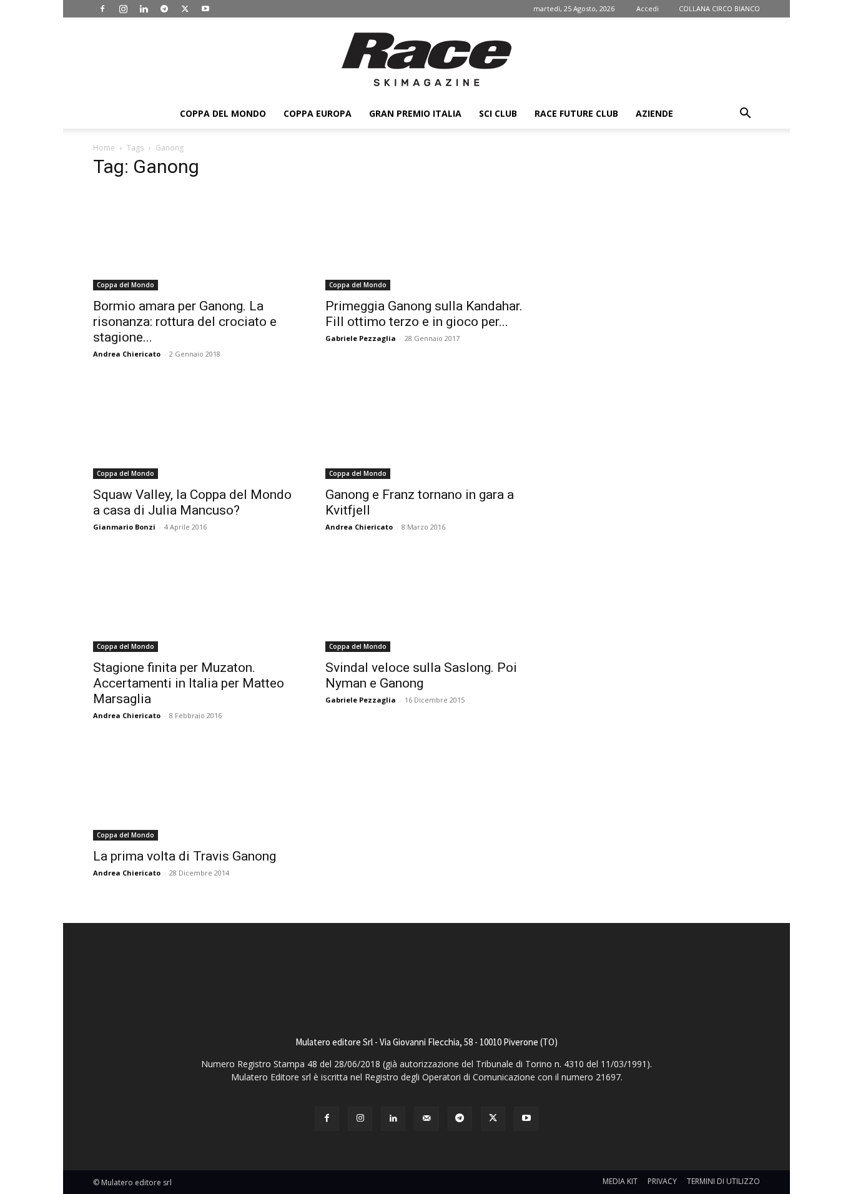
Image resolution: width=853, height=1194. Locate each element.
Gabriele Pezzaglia (360, 338)
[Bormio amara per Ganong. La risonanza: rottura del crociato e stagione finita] (194, 240)
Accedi (647, 8)
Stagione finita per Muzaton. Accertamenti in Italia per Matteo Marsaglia (188, 683)
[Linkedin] (143, 8)
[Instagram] (123, 8)
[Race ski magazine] (426, 59)
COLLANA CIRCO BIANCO (719, 8)
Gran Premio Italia (415, 113)
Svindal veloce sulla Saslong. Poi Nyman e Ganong (421, 675)
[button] (745, 115)
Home (104, 147)
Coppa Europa (318, 113)
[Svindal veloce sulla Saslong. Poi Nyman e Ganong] (426, 602)
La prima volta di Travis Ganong (184, 856)
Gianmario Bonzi (124, 526)
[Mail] (426, 1119)
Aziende (654, 113)
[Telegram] (164, 8)
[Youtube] (205, 8)
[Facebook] (102, 8)
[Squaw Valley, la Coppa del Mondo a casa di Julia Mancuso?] (194, 429)
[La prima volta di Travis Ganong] (194, 791)
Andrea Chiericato (126, 353)
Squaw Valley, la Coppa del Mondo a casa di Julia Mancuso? (192, 502)
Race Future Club (576, 113)
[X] (184, 8)
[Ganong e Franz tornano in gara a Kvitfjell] (426, 429)
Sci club (498, 113)
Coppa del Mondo (223, 113)
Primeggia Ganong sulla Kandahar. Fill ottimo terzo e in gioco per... (424, 313)
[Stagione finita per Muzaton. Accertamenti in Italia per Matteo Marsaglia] (194, 602)
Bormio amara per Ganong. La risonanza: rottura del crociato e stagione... (185, 321)
